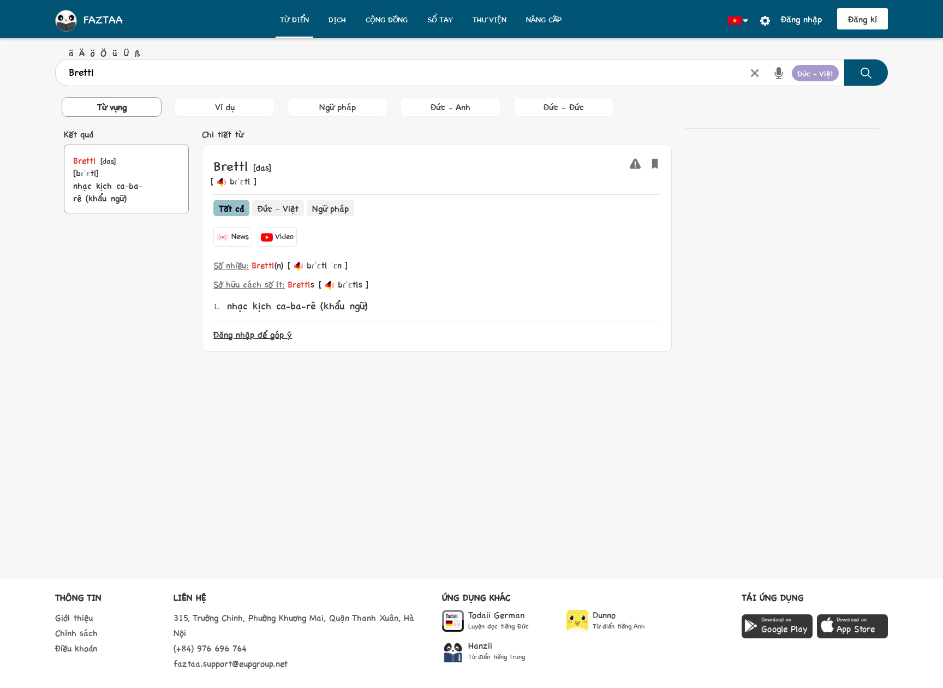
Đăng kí (862, 19)
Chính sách (76, 632)
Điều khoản (76, 648)
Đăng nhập (801, 19)
